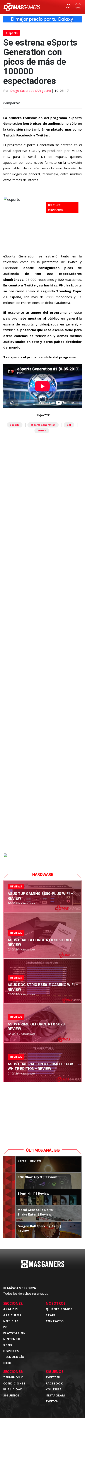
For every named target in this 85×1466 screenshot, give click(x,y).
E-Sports (12, 33)
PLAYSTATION (14, 1333)
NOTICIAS (11, 1321)
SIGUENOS (11, 1395)
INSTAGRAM (55, 1395)
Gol (69, 424)
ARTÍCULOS (12, 1315)
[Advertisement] (42, 666)
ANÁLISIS (10, 1309)
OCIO (7, 1363)
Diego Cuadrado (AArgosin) (30, 90)
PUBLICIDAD (13, 1389)
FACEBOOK (54, 1383)
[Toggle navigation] (78, 6)
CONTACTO (55, 1321)
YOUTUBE (53, 1389)
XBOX (7, 1345)
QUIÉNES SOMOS (59, 1309)
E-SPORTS (11, 1351)
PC (5, 1327)
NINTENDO (11, 1339)
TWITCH (52, 1401)
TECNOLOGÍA (13, 1357)
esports (14, 424)
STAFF (51, 1315)
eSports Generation (43, 424)
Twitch (41, 430)
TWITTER (53, 1377)
